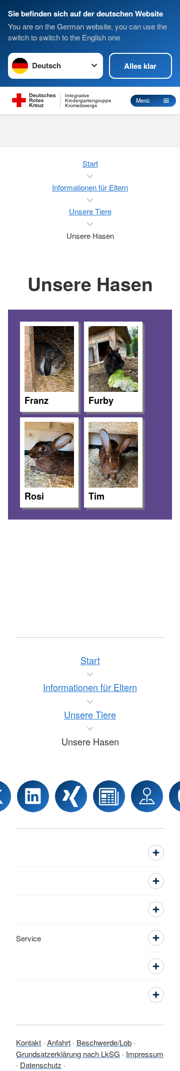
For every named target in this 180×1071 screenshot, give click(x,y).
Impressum (145, 1054)
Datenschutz (41, 1065)
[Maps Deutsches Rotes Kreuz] (147, 796)
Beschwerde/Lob (104, 1042)
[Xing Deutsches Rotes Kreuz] (71, 796)
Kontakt (28, 1042)
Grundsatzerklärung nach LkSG (68, 1054)
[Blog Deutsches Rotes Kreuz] (109, 796)
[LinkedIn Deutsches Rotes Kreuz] (33, 796)
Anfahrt (58, 1042)
